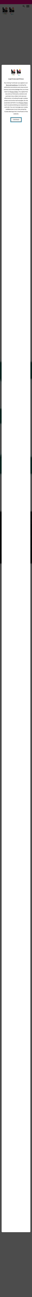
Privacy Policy (14, 91)
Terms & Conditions (12, 85)
